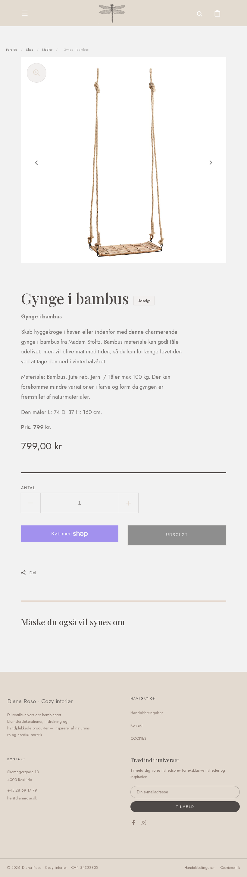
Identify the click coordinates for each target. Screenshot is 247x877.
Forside (11, 49)
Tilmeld (185, 806)
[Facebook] (133, 824)
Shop (29, 49)
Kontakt (136, 725)
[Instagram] (143, 824)
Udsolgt (177, 534)
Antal (28, 487)
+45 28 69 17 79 (22, 790)
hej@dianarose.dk (22, 798)
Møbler (47, 49)
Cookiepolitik (230, 867)
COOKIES (138, 738)
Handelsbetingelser (146, 713)
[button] (24, 13)
